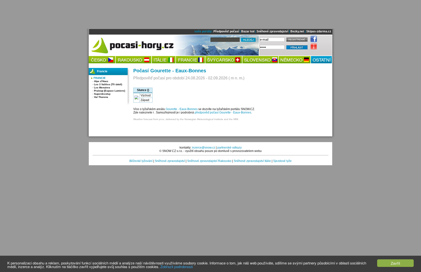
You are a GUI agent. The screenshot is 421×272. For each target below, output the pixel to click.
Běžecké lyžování (141, 161)
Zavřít (395, 263)
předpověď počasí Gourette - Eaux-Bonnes (223, 112)
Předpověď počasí (226, 31)
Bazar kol (247, 31)
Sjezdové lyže (282, 161)
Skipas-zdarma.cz (318, 31)
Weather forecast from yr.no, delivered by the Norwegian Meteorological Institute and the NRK (186, 119)
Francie (99, 77)
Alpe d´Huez (101, 81)
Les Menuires (102, 87)
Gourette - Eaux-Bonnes (182, 109)
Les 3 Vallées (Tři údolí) (108, 84)
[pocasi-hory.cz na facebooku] (312, 41)
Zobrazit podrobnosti (176, 266)
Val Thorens (101, 97)
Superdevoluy (102, 94)
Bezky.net (297, 31)
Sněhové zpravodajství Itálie (252, 161)
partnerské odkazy (229, 147)
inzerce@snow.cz (203, 147)
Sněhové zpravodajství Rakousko (209, 161)
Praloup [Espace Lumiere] (109, 90)
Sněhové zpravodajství (272, 31)
